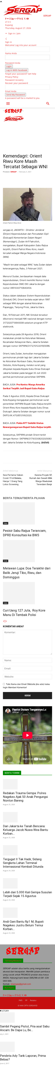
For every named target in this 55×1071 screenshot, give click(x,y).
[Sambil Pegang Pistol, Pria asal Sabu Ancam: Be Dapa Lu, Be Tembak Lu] (27, 1017)
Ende (5, 561)
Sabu (5, 523)
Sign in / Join (14, 33)
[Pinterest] (18, 18)
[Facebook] (6, 18)
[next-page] (6, 621)
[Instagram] (10, 18)
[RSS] (20, 18)
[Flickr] (8, 18)
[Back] (6, 38)
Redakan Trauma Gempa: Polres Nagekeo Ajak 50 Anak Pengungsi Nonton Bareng (25, 796)
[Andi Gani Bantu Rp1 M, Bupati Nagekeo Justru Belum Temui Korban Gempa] (27, 913)
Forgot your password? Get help (20, 73)
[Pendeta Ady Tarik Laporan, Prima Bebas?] (27, 1047)
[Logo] (13, 113)
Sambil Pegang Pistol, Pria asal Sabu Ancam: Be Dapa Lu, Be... (24, 1028)
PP (26, 1000)
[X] (25, 18)
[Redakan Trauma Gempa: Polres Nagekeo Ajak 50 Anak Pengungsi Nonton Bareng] (27, 784)
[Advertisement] (27, 133)
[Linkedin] (13, 18)
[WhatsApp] (35, 178)
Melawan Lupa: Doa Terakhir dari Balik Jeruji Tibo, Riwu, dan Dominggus (26, 572)
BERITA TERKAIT (13, 498)
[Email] (49, 178)
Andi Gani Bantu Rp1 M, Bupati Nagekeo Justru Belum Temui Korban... (23, 925)
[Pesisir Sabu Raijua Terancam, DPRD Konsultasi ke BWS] (27, 513)
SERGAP (13, 172)
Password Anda (12, 63)
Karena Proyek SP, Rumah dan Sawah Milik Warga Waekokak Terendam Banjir (40, 480)
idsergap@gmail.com (21, 984)
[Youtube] (28, 18)
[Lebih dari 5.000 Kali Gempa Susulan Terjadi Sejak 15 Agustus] (27, 883)
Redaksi (33, 1000)
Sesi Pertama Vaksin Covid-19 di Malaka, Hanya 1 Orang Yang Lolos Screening (13, 480)
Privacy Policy (11, 76)
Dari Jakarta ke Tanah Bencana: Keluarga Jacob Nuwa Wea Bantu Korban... (25, 829)
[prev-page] (4, 621)
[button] (8, 104)
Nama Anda (11, 53)
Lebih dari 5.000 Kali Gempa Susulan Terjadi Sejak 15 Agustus (27, 894)
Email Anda (10, 91)
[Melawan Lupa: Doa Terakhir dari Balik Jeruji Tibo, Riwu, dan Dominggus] (27, 551)
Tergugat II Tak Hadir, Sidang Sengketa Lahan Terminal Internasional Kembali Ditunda (23, 862)
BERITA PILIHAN (34, 498)
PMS (20, 1000)
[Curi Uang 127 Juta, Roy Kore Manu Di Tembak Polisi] (27, 593)
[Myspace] (15, 18)
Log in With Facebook (16, 70)
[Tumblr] (22, 18)
